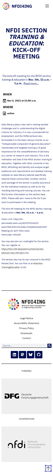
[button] (47, 6)
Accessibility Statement (26, 323)
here (43, 194)
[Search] (49, 346)
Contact (26, 338)
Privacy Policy (26, 328)
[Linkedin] (14, 354)
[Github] (38, 354)
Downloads (26, 333)
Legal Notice (26, 318)
